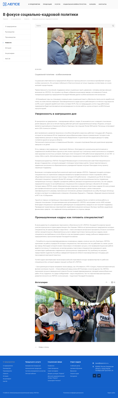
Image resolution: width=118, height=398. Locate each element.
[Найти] (113, 26)
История (8, 48)
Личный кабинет (30, 373)
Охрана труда (74, 373)
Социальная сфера (55, 362)
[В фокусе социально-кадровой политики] (75, 314)
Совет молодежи (53, 371)
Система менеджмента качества (35, 371)
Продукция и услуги (33, 362)
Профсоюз (51, 365)
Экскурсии (73, 376)
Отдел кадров (75, 362)
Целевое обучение (76, 368)
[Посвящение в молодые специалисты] (75, 46)
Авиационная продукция (33, 368)
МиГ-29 (7, 59)
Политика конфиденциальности (73, 392)
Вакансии (73, 371)
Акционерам (9, 53)
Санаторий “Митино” (54, 380)
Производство (10, 37)
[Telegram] (99, 375)
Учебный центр (75, 365)
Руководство (9, 32)
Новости (8, 42)
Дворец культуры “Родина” (56, 373)
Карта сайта (111, 392)
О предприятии (10, 26)
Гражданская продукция (33, 365)
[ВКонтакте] (94, 375)
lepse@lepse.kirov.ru (101, 363)
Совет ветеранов (53, 368)
